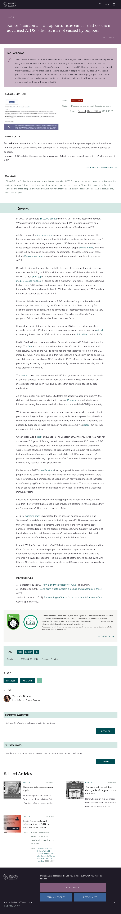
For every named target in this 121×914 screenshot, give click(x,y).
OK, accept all (73, 887)
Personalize (90, 897)
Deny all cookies (56, 897)
